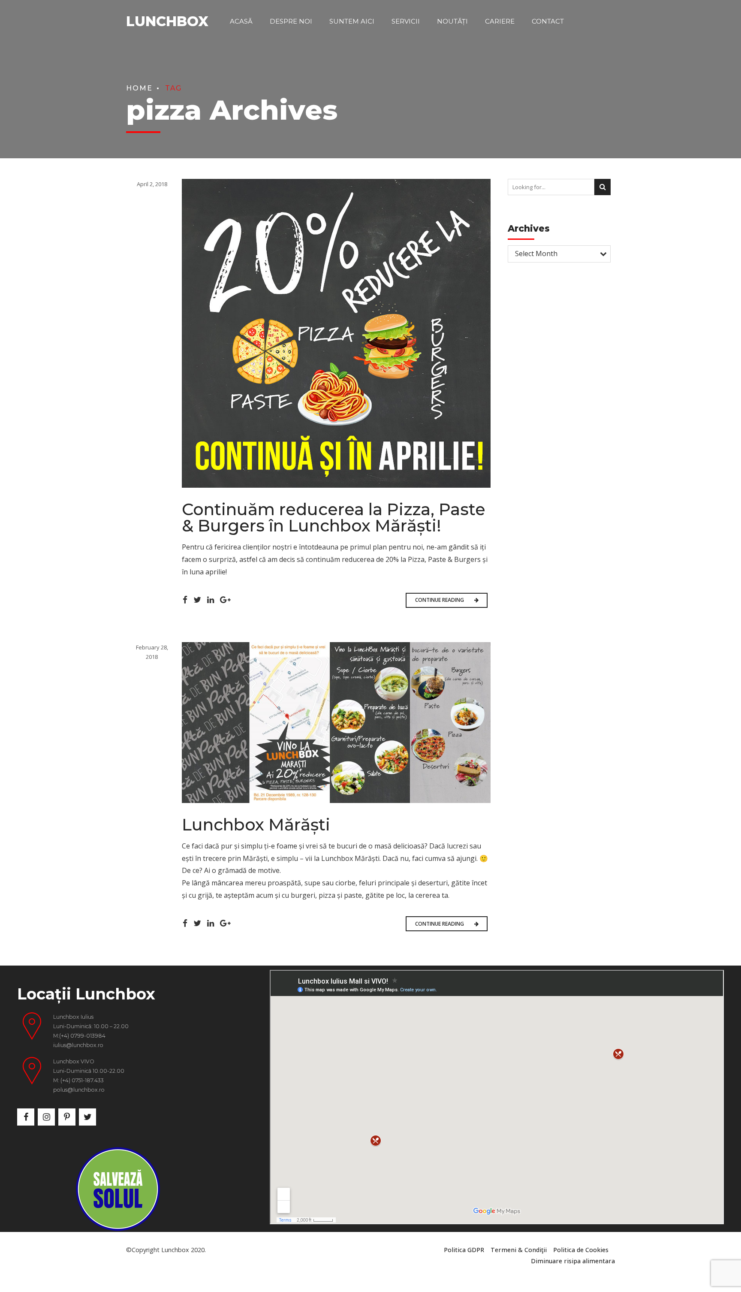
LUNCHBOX (167, 21)
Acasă (241, 21)
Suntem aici (351, 21)
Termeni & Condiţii (519, 1250)
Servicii (406, 21)
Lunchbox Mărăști (256, 825)
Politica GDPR (464, 1250)
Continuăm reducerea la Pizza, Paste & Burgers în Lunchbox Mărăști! (333, 517)
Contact (548, 21)
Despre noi (291, 21)
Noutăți (452, 21)
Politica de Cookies (580, 1250)
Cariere (500, 21)
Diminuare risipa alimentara (573, 1261)
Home (139, 88)
